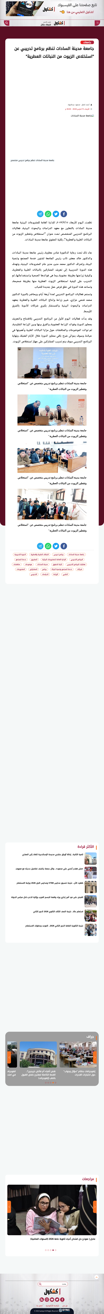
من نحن (65, 1306)
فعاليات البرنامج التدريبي (76, 564)
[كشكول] (52, 1292)
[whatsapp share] (48, 214)
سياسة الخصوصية (52, 1306)
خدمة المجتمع (21, 559)
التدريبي (34, 574)
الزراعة (55, 574)
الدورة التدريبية (20, 554)
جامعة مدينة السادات (76, 554)
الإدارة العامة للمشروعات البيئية (54, 559)
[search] (6, 23)
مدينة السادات (42, 564)
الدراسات (45, 574)
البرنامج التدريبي (77, 559)
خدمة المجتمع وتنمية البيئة (62, 569)
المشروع (34, 559)
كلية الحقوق (57, 564)
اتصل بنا (39, 1306)
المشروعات (21, 569)
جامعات (87, 42)
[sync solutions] (64, 1311)
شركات (79, 569)
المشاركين (33, 569)
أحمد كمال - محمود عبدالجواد (78, 104)
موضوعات (28, 564)
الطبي (65, 574)
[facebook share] (64, 214)
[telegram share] (40, 214)
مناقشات (16, 564)
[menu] (97, 23)
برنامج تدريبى (59, 554)
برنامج (44, 569)
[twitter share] (56, 214)
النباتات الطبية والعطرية (40, 554)
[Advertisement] (47, 81)
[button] (55, 1082)
